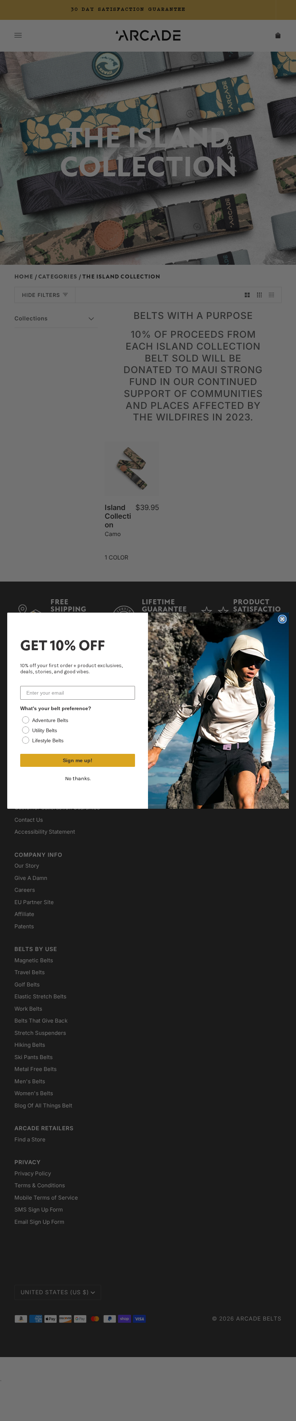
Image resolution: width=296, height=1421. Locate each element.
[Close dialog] (282, 619)
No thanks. (78, 779)
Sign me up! (77, 760)
